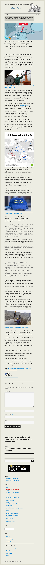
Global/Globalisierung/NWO (12, 497)
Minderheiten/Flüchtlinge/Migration (14, 508)
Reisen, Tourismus (10, 518)
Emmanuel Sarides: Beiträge (12, 492)
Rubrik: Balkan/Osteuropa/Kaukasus (11, 376)
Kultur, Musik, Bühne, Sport (12, 503)
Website (6, 420)
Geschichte (8, 495)
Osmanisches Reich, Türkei (12, 513)
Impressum (8, 552)
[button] (6, 374)
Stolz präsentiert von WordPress (15, 561)
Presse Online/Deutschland (12, 478)
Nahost (7, 510)
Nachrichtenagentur (25, 105)
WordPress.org (9, 541)
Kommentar (8, 391)
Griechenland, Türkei (11, 499)
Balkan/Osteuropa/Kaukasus (12, 489)
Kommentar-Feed (10, 539)
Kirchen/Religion (10, 500)
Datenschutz (9, 553)
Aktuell (7, 487)
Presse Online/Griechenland (12, 480)
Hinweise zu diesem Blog (11, 548)
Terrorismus (8, 520)
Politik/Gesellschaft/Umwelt (12, 515)
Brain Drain (8, 490)
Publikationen (9, 516)
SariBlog (6, 561)
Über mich (8, 550)
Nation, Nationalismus (11, 512)
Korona (7, 502)
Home (6, 14)
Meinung (8, 507)
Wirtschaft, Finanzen (11, 521)
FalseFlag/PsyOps (10, 494)
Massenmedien (9, 505)
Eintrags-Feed (9, 538)
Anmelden (8, 536)
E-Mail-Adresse (9, 414)
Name (6, 408)
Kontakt (8, 555)
